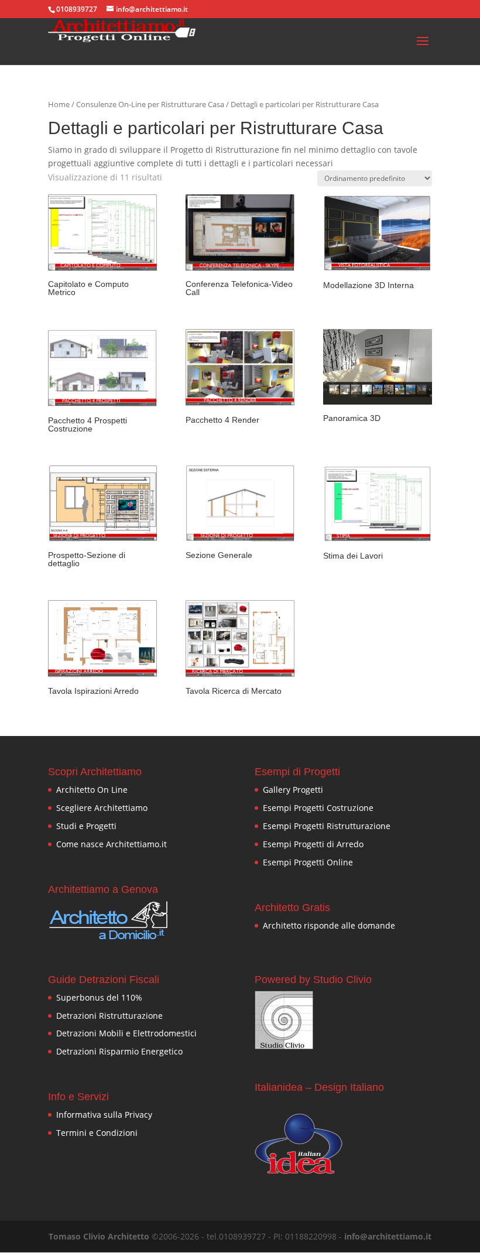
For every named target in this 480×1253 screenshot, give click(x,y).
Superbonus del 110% (99, 997)
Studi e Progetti (86, 825)
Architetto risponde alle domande (329, 925)
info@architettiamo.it (387, 1236)
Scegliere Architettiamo (102, 807)
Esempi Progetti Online (308, 862)
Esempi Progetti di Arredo (313, 844)
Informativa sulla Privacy (104, 1114)
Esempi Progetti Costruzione (318, 807)
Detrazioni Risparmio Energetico (119, 1051)
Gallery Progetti (293, 789)
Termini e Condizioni (97, 1132)
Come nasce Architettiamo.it (111, 844)
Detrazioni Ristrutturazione (109, 1015)
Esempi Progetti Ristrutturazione (326, 825)
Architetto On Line (92, 789)
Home (59, 104)
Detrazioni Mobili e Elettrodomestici (126, 1033)
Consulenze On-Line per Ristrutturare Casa (150, 104)
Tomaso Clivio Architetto (99, 1236)
